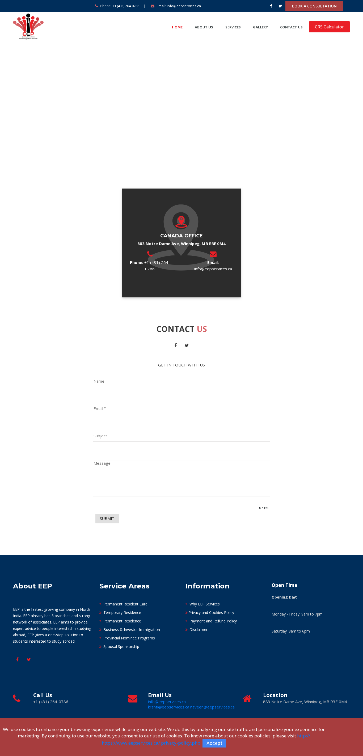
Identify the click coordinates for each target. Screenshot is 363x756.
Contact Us (291, 27)
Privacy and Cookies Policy (211, 612)
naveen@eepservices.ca (212, 707)
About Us (204, 27)
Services (233, 27)
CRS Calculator (329, 27)
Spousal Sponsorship (120, 646)
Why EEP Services (204, 603)
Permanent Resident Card (124, 603)
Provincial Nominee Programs (128, 637)
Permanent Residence (121, 620)
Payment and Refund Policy (212, 620)
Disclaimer (198, 629)
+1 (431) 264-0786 (125, 5)
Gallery (260, 27)
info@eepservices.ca (184, 5)
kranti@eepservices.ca (169, 707)
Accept (214, 743)
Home (177, 27)
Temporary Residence (121, 612)
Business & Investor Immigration (131, 629)
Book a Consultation (314, 5)
